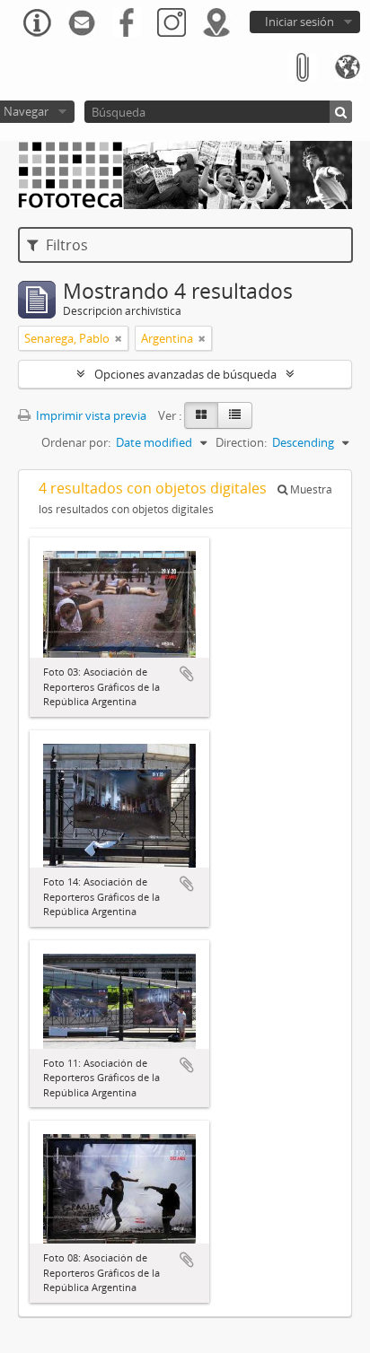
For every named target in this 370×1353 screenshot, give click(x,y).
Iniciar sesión (299, 21)
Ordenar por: (75, 442)
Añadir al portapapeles (187, 674)
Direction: (241, 442)
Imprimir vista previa (89, 415)
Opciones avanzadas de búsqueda (185, 374)
